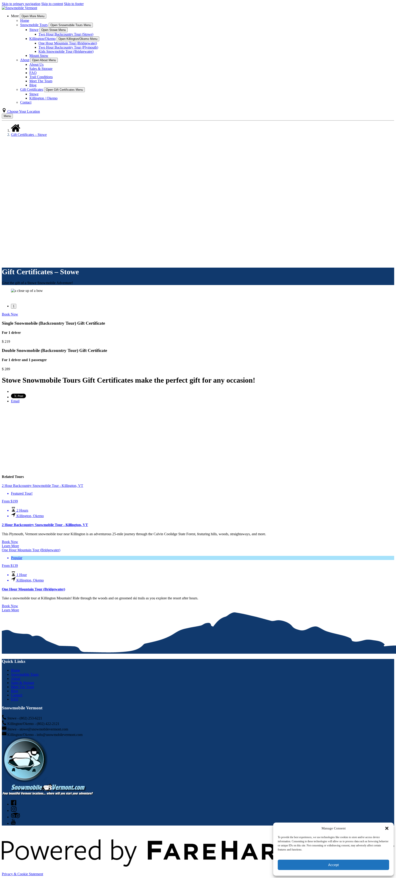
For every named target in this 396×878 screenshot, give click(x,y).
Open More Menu (33, 16)
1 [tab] (13, 306)
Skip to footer (74, 4)
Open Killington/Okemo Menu (77, 39)
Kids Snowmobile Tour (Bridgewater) (66, 51)
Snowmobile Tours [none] (34, 25)
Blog (32, 85)
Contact (25, 102)
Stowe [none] (33, 30)
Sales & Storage (40, 69)
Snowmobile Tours (24, 674)
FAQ (33, 73)
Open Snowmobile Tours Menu (70, 25)
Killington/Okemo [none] (42, 39)
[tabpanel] (198, 291)
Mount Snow (38, 56)
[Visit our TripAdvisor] (15, 817)
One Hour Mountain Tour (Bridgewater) (67, 43)
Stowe (33, 94)
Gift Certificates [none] (31, 89)
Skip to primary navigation (21, 4)
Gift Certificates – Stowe (29, 135)
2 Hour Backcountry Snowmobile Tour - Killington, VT (45, 525)
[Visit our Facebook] (13, 804)
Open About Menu (44, 60)
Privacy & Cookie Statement (22, 874)
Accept (333, 865)
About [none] (24, 60)
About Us (36, 64)
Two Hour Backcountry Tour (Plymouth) (68, 47)
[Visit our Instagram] (13, 810)
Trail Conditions (41, 77)
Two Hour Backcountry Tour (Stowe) (65, 34)
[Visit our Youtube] (13, 823)
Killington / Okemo (43, 98)
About (15, 678)
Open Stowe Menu (53, 30)
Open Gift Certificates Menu (64, 89)
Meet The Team (40, 81)
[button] (387, 828)
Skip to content (52, 4)
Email (15, 401)
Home (24, 20)
